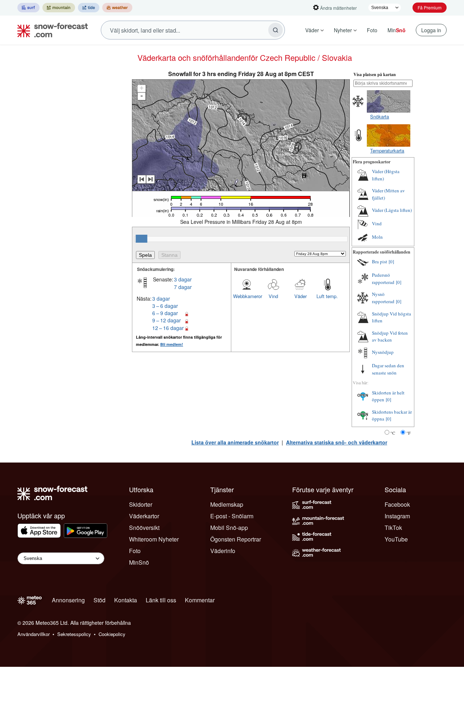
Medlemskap (226, 504)
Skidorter (140, 504)
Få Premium (430, 7)
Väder (312, 30)
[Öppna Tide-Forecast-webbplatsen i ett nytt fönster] (88, 7)
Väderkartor (144, 516)
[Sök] (275, 30)
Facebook (397, 504)
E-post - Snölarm (231, 516)
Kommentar (200, 600)
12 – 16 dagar (168, 327)
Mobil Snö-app (229, 527)
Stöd (99, 600)
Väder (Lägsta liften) (392, 210)
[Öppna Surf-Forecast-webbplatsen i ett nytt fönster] (28, 7)
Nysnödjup (383, 352)
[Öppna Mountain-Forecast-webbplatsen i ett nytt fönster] (58, 7)
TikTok (393, 527)
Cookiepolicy (112, 634)
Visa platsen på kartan (374, 74)
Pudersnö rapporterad (383, 278)
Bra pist (379, 261)
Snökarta (379, 116)
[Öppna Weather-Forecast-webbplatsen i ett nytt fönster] (117, 7)
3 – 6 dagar (165, 305)
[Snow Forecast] (50, 30)
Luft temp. (327, 296)
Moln (377, 237)
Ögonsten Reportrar (235, 539)
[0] (391, 261)
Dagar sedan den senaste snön (388, 369)
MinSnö (139, 562)
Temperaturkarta (387, 150)
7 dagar (183, 286)
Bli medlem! (171, 344)
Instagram (397, 516)
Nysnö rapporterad (383, 298)
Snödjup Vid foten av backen (390, 336)
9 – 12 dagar (166, 320)
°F (408, 433)
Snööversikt (144, 527)
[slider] (141, 239)
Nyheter (343, 30)
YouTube (396, 539)
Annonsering (68, 600)
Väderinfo (222, 551)
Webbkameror (246, 296)
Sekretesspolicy (74, 634)
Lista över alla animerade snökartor (235, 442)
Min (397, 30)
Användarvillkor (33, 634)
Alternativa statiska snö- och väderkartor (336, 442)
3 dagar (183, 279)
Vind (273, 296)
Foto (372, 30)
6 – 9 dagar (165, 313)
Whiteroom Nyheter (154, 539)
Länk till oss (161, 600)
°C (392, 433)
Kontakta (125, 600)
